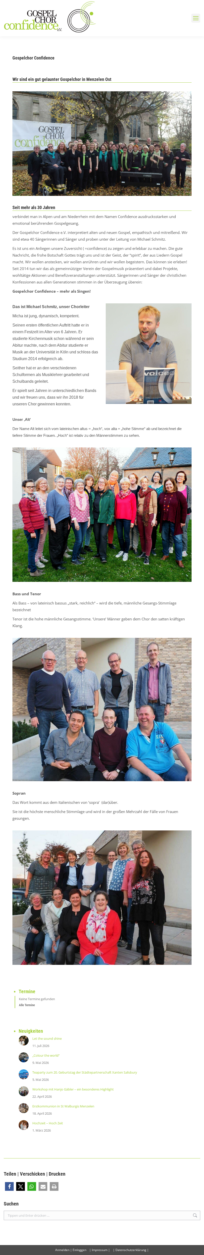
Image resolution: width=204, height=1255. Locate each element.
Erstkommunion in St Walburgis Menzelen (63, 1106)
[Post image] (24, 1040)
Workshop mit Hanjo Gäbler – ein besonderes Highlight (73, 1089)
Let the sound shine (47, 1038)
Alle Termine (27, 1005)
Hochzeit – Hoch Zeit (47, 1123)
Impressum (99, 1250)
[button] (9, 1186)
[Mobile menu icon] (195, 18)
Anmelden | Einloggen (70, 1250)
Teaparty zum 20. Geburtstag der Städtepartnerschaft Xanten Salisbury (84, 1072)
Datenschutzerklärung (130, 1250)
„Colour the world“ (46, 1055)
